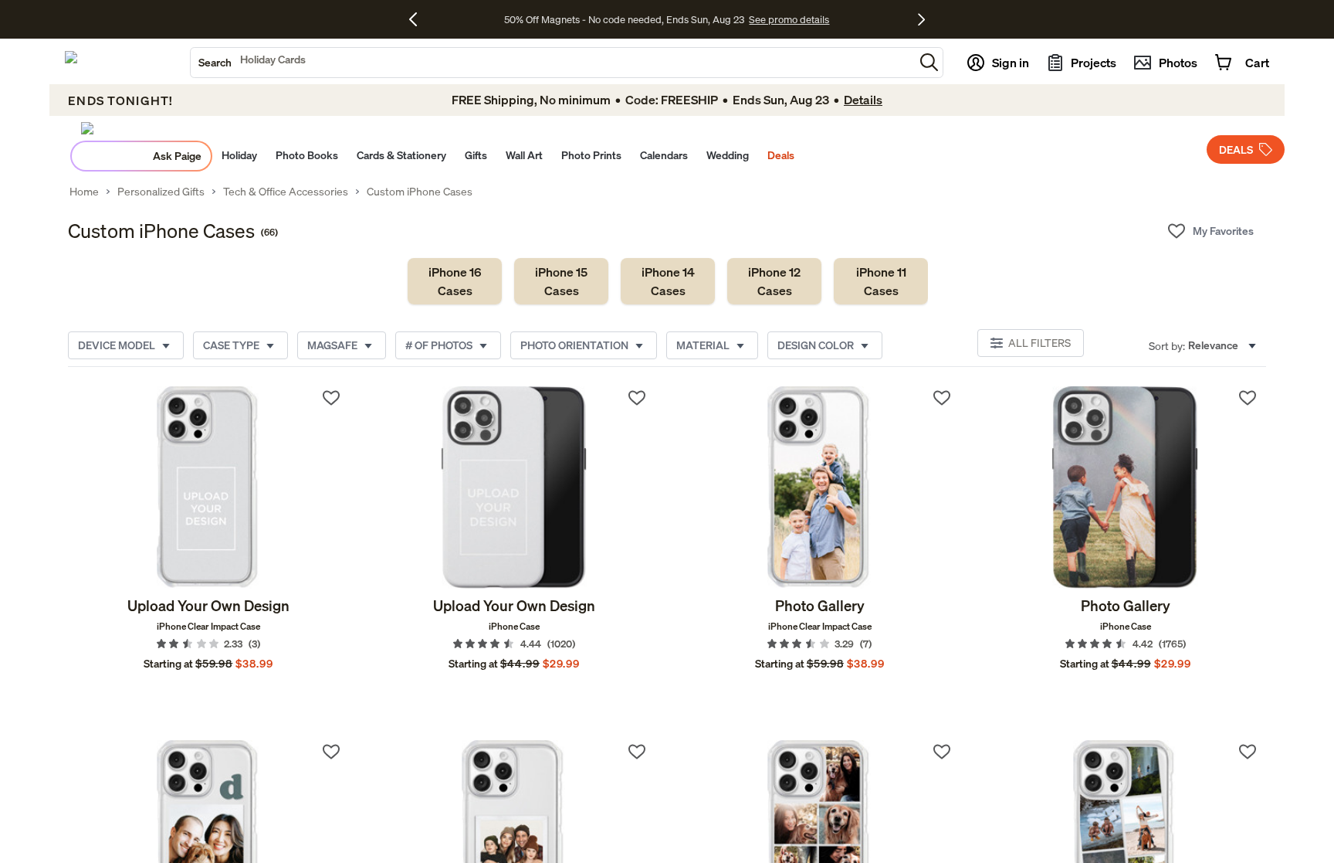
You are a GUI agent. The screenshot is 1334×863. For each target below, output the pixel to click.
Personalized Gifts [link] (161, 191)
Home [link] (84, 191)
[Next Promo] (921, 19)
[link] (455, 281)
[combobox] (552, 62)
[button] (929, 62)
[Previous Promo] (418, 19)
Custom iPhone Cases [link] (419, 191)
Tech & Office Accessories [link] (285, 191)
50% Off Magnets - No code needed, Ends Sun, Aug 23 (624, 19)
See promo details (789, 19)
